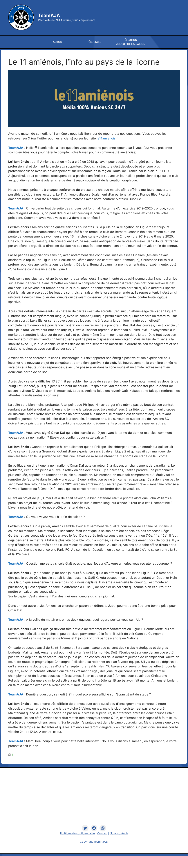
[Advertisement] (94, 799)
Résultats (94, 41)
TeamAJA (49, 15)
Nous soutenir (119, 833)
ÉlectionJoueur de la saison (130, 41)
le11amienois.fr (108, 138)
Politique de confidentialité (77, 833)
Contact (102, 833)
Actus (57, 41)
